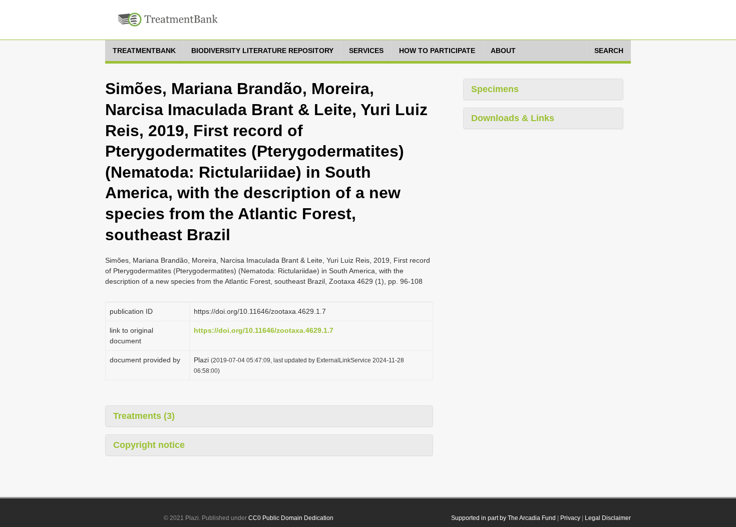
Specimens (495, 89)
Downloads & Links (512, 118)
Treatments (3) (144, 416)
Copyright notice (149, 445)
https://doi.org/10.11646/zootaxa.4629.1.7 (263, 330)
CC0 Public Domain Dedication (290, 517)
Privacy (570, 517)
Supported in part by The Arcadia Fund (503, 517)
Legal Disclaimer (608, 517)
